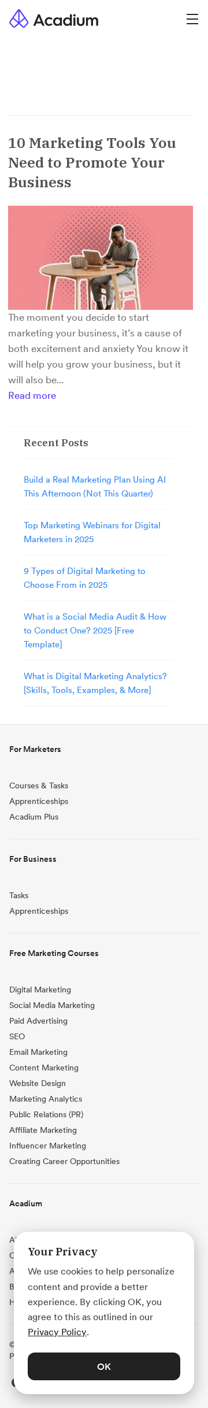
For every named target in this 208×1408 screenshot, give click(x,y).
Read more (32, 395)
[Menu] (192, 18)
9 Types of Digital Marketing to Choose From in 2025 (85, 577)
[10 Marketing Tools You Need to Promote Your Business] (100, 258)
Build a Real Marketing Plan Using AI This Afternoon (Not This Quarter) (95, 486)
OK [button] (104, 1366)
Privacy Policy (57, 1331)
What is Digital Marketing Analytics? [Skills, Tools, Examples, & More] (95, 682)
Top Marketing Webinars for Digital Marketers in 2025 (92, 532)
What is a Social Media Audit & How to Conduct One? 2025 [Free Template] (95, 630)
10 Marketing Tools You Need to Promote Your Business (92, 162)
